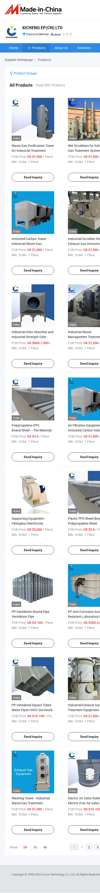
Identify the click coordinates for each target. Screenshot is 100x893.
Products (38, 48)
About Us (61, 48)
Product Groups (25, 73)
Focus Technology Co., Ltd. (59, 874)
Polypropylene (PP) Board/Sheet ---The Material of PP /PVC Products (31, 430)
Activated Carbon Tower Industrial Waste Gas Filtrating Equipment (29, 243)
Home (13, 48)
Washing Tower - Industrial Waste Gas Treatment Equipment (31, 803)
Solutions (84, 48)
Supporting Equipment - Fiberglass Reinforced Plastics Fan (29, 523)
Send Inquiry (33, 177)
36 (35, 847)
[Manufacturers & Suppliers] (34, 9)
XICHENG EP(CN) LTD (42, 27)
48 (45, 847)
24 (25, 847)
